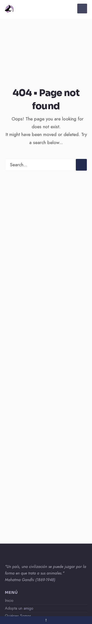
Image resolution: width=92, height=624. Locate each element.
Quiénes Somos (18, 616)
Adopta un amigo (19, 608)
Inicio (9, 600)
